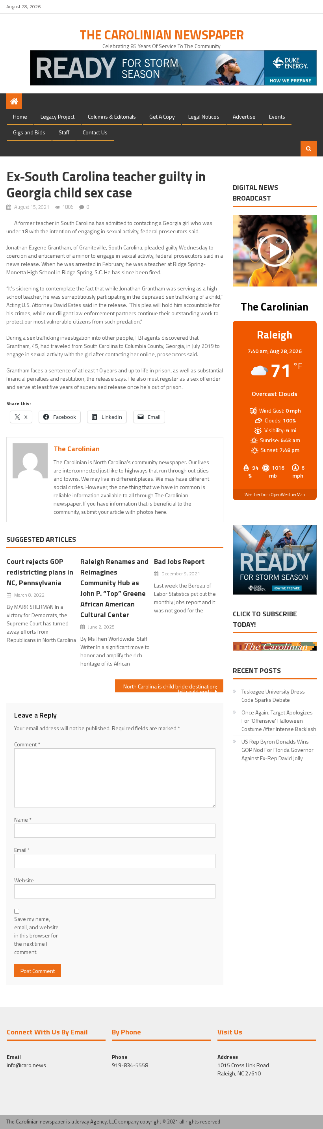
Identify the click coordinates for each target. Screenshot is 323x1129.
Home (20, 116)
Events (277, 116)
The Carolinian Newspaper (162, 34)
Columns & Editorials (112, 116)
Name (23, 819)
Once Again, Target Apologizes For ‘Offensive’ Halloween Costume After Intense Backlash (278, 720)
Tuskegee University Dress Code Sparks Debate (273, 695)
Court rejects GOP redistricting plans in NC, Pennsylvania (40, 572)
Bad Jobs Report (179, 561)
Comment (27, 744)
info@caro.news (26, 1065)
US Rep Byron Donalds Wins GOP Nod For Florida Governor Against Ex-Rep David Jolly (277, 749)
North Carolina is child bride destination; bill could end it (170, 687)
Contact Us (95, 132)
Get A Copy (162, 116)
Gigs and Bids (29, 132)
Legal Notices (203, 116)
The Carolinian (77, 448)
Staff (64, 132)
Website (24, 880)
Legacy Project (57, 116)
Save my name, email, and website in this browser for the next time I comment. (36, 935)
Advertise (244, 116)
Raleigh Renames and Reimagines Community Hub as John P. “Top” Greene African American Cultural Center (114, 588)
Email (22, 850)
